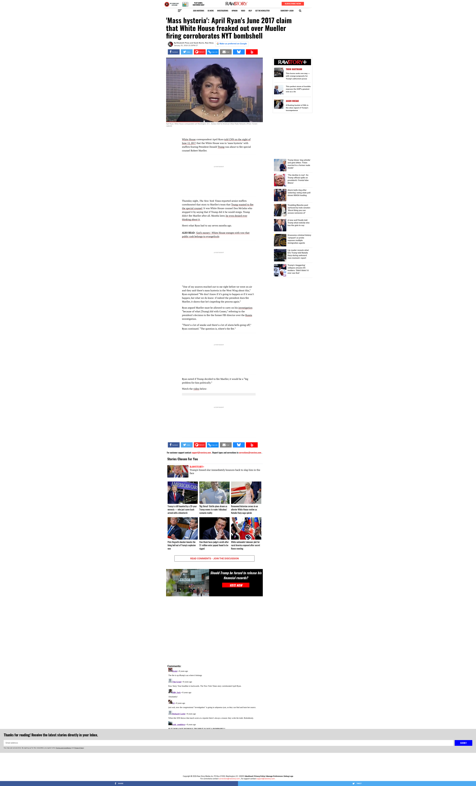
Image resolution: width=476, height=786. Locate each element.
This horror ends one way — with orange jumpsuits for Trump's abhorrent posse (298, 76)
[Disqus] (214, 631)
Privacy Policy (259, 776)
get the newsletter (262, 10)
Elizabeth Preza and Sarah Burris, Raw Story (195, 43)
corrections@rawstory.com (229, 779)
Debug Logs (288, 776)
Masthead (249, 776)
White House (189, 139)
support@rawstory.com (265, 779)
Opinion (235, 10)
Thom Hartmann (294, 69)
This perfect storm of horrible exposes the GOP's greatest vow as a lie (298, 89)
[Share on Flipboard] (200, 51)
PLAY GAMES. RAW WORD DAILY (198, 4)
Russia (248, 315)
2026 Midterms (198, 10)
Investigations (222, 10)
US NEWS (211, 10)
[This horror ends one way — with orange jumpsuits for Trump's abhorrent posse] (278, 72)
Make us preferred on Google (233, 44)
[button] (300, 10)
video (243, 10)
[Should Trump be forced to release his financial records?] (187, 582)
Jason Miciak (292, 101)
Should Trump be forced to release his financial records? (235, 575)
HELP (250, 10)
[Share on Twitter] (187, 51)
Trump (221, 146)
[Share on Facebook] (174, 51)
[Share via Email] (226, 51)
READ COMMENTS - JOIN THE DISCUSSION (214, 558)
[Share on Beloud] (252, 51)
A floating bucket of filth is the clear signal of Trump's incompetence (297, 107)
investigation (245, 307)
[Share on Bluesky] (239, 51)
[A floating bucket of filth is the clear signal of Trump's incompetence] (278, 104)
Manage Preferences (274, 776)
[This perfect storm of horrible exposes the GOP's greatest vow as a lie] (278, 89)
